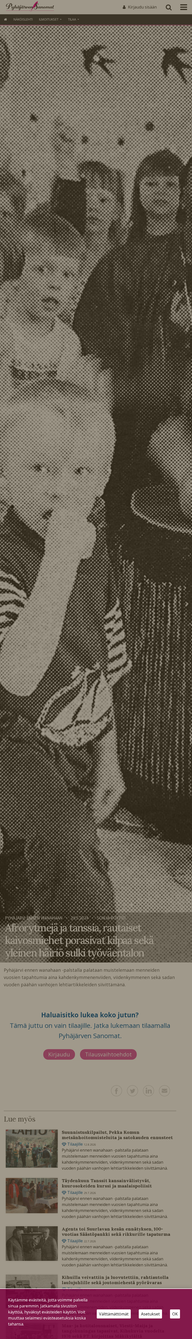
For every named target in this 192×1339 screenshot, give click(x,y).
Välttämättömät (113, 1314)
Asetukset (150, 1314)
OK (175, 1314)
